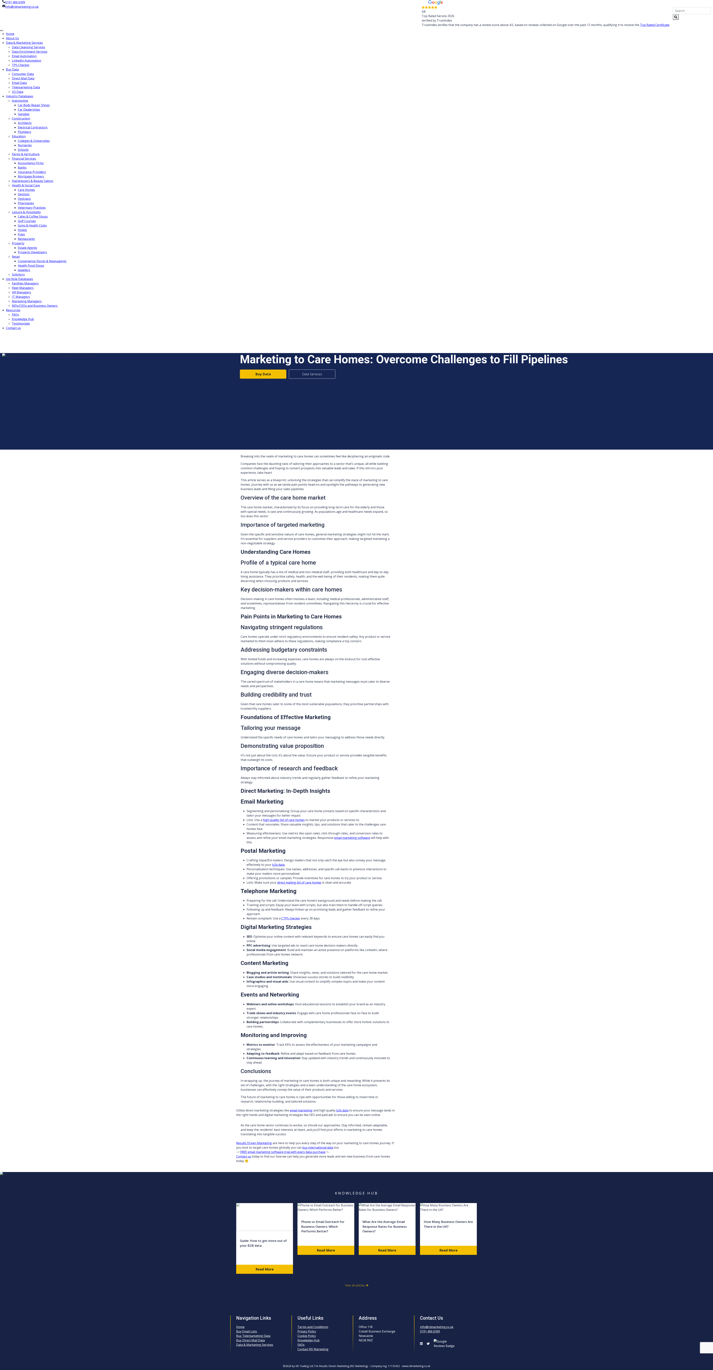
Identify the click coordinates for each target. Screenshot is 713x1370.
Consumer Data (23, 74)
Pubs (21, 234)
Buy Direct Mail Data (250, 1340)
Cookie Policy (306, 1336)
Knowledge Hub (23, 319)
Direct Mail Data (23, 78)
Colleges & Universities (34, 141)
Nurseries (25, 145)
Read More (264, 1269)
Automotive (20, 101)
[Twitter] (429, 1343)
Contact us (13, 328)
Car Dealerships (29, 110)
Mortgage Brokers (31, 176)
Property (18, 243)
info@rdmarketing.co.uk (22, 7)
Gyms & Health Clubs (32, 225)
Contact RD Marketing (312, 1349)
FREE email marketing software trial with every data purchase (282, 1152)
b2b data (342, 1110)
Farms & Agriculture (26, 154)
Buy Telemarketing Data (253, 1336)
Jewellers (24, 270)
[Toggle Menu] (1, 30)
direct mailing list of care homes (299, 882)
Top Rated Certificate (654, 25)
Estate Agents (27, 248)
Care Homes (26, 190)
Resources (13, 310)
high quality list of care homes (284, 820)
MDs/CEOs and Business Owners (35, 306)
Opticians (24, 199)
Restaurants (26, 239)
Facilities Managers (25, 283)
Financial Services (24, 159)
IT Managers (21, 297)
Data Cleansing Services (28, 47)
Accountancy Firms (31, 163)
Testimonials (21, 323)
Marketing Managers (27, 301)
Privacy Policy (306, 1331)
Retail (16, 257)
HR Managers (21, 292)
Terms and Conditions (312, 1327)
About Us (12, 38)
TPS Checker (21, 65)
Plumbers (24, 132)
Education (19, 136)
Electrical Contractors (33, 127)
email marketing (301, 1110)
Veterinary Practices (32, 208)
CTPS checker (290, 918)
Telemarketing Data (26, 87)
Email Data (19, 83)
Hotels (22, 230)
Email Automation (24, 56)
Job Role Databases (19, 279)
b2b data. (278, 865)
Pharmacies (26, 203)
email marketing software (352, 838)
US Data (17, 92)
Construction (21, 118)
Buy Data (12, 69)
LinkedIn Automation (26, 60)
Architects (25, 123)
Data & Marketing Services (24, 43)
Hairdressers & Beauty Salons (32, 181)
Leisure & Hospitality (26, 212)
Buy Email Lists (246, 1331)
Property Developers (32, 252)
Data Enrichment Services (29, 52)
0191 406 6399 (15, 2)
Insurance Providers (32, 172)
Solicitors (18, 274)
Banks (22, 167)
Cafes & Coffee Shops (33, 216)
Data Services (312, 374)
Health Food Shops (31, 266)
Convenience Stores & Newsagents (42, 261)
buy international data (317, 1147)
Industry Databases (19, 96)
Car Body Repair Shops (34, 105)
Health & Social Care (26, 185)
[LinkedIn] (422, 1343)
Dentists (24, 194)
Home (10, 34)
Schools (23, 150)
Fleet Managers (23, 288)
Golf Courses (27, 221)
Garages (24, 114)
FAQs (15, 315)
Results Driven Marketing (254, 1143)
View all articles (355, 1285)
